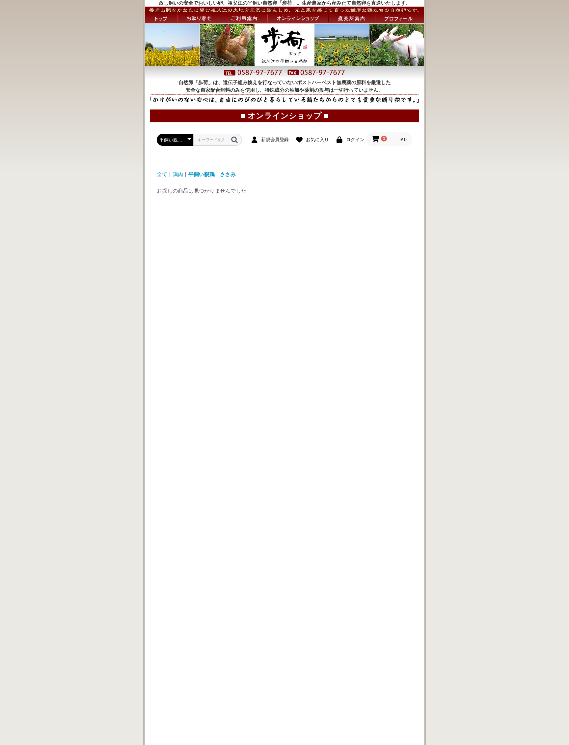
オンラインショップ (298, 18)
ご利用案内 (244, 18)
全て (162, 174)
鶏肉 (178, 174)
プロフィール (399, 18)
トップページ (161, 18)
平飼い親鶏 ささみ (212, 174)
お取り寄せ (199, 18)
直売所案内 (352, 18)
